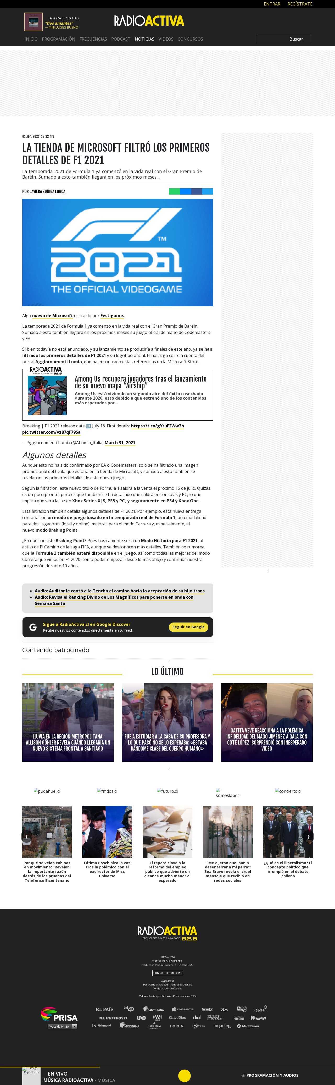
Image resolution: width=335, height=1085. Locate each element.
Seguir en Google (188, 626)
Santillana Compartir (185, 1009)
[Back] (159, 1076)
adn (241, 1009)
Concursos (190, 39)
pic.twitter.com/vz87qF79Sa (51, 432)
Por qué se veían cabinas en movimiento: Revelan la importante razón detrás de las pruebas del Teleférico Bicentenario (47, 871)
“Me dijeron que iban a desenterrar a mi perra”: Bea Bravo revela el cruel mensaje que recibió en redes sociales (227, 871)
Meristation (248, 1025)
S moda (200, 1025)
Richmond (104, 1025)
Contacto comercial (168, 973)
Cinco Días (179, 1017)
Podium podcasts (156, 1025)
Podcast (121, 39)
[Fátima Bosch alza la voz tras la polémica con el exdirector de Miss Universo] (107, 832)
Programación (58, 39)
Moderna (130, 1025)
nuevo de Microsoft (52, 315)
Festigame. (112, 315)
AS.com (224, 1009)
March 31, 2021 (120, 442)
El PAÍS (107, 1009)
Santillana (157, 1009)
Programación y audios (272, 1075)
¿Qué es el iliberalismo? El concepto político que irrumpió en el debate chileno (288, 869)
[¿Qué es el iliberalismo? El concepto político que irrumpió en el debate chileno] (288, 832)
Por (43, 191)
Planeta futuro (237, 1017)
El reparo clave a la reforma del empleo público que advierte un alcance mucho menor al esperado (167, 871)
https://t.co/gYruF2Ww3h (157, 426)
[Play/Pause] (184, 1076)
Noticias (144, 39)
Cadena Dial (198, 1017)
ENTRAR (271, 4)
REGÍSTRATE (299, 4)
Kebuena (256, 1017)
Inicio (31, 39)
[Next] (209, 1076)
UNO (143, 1017)
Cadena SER (207, 1009)
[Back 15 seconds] (172, 1076)
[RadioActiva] (149, 21)
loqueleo (223, 1025)
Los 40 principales (133, 1009)
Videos (166, 39)
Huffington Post (114, 1017)
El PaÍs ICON (178, 1025)
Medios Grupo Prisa (61, 1026)
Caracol (261, 1009)
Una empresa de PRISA (61, 1013)
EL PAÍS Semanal (218, 1017)
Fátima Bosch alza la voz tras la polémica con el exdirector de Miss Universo (107, 869)
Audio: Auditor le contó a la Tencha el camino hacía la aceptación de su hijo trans (120, 591)
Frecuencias (93, 39)
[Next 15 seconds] (197, 1076)
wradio (158, 1017)
